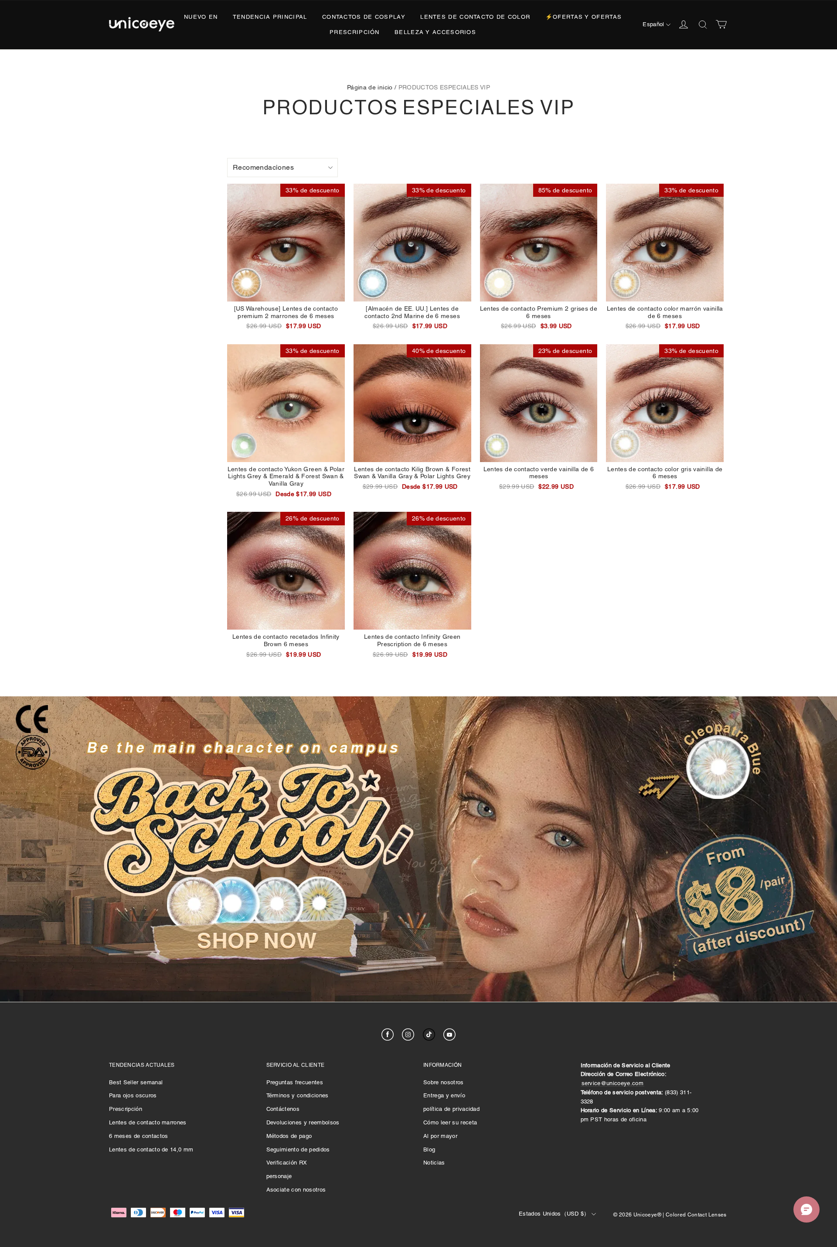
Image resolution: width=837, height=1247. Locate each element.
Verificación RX (286, 1162)
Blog (429, 1149)
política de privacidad (451, 1109)
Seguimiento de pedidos (298, 1149)
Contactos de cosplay (363, 17)
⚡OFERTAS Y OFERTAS (583, 17)
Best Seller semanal (136, 1082)
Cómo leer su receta (450, 1122)
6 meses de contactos (138, 1136)
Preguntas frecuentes (294, 1082)
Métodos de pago (289, 1136)
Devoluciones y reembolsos (303, 1122)
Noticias (434, 1162)
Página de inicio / (371, 87)
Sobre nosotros (443, 1082)
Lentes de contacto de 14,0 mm (151, 1149)
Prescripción (355, 32)
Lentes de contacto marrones (148, 1122)
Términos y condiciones (297, 1095)
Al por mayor (440, 1136)
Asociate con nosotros (296, 1189)
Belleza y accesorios (435, 32)
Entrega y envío (444, 1095)
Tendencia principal (270, 17)
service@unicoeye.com (613, 1083)
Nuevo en (201, 17)
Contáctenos (283, 1109)
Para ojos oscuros (133, 1095)
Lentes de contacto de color (475, 17)
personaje (279, 1176)
